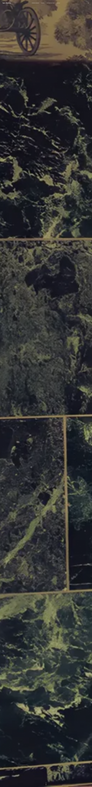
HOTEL (46, 408)
